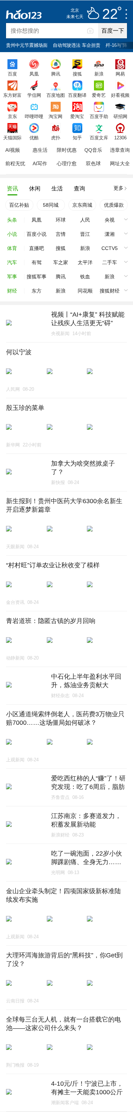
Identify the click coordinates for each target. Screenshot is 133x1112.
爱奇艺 (99, 95)
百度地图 (55, 95)
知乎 (77, 137)
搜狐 (77, 73)
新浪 (99, 73)
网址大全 (120, 163)
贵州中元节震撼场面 (27, 45)
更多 (118, 188)
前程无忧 (15, 163)
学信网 (34, 95)
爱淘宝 (77, 116)
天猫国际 (12, 137)
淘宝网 (55, 116)
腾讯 (55, 73)
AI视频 (12, 150)
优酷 (34, 137)
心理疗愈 (67, 163)
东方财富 (12, 95)
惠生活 (40, 150)
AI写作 (40, 163)
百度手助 (99, 116)
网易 (120, 73)
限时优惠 (67, 150)
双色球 (93, 163)
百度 (12, 73)
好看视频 (120, 95)
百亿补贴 (19, 205)
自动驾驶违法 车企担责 (76, 45)
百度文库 (99, 137)
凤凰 (34, 73)
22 (110, 14)
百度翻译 (77, 95)
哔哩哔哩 (34, 116)
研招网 (120, 116)
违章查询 (120, 150)
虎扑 (55, 137)
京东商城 (82, 205)
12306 (120, 137)
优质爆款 (114, 205)
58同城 (51, 205)
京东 (12, 116)
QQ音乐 (93, 150)
